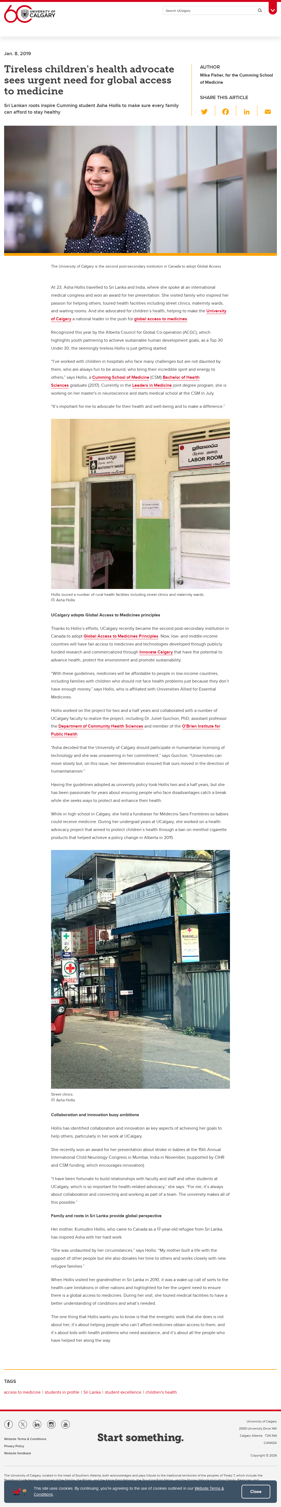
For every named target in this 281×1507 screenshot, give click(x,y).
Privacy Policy (14, 1446)
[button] (207, 110)
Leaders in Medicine (152, 385)
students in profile (62, 1392)
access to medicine (22, 1392)
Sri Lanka (92, 1392)
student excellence (123, 1392)
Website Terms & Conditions (25, 1438)
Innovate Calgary (156, 652)
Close (256, 1491)
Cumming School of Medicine (120, 377)
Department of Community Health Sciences (100, 726)
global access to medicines (160, 319)
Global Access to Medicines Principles (121, 636)
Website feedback (17, 1453)
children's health (161, 1392)
